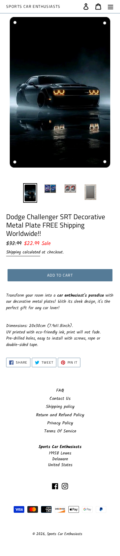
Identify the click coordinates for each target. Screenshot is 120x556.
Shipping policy (60, 406)
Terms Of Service (60, 431)
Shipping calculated (23, 252)
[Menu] (110, 6)
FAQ (60, 390)
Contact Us (60, 398)
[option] (30, 193)
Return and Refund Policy (60, 415)
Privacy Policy (60, 423)
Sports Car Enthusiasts (33, 6)
